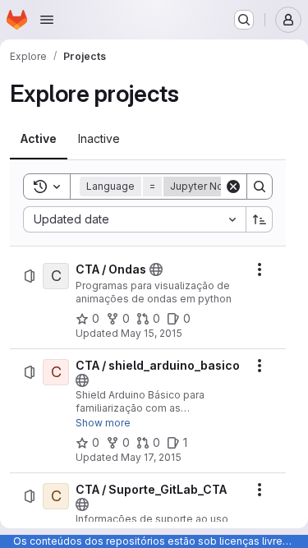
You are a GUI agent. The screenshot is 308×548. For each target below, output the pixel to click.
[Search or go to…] (244, 20)
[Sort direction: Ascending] (259, 219)
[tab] (38, 138)
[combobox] (134, 219)
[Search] (259, 186)
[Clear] (233, 186)
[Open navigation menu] (47, 20)
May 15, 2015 (151, 333)
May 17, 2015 (151, 457)
